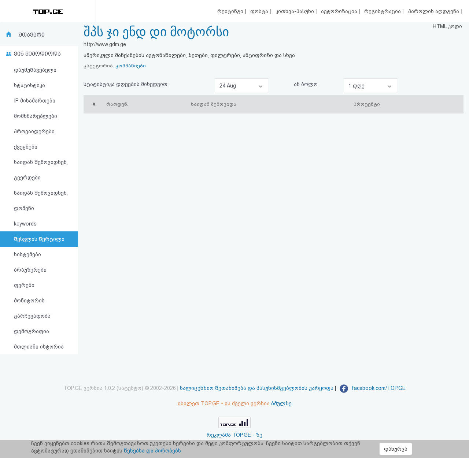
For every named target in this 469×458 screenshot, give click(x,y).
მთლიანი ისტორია (39, 347)
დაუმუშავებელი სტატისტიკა (35, 77)
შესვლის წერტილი (39, 239)
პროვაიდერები (34, 131)
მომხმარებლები (35, 116)
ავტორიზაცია (340, 11)
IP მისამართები (34, 101)
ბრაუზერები (30, 270)
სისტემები (27, 254)
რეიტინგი (231, 11)
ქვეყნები (25, 147)
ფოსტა (260, 11)
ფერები (24, 285)
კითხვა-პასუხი (295, 11)
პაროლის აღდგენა (434, 11)
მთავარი (32, 34)
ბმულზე (281, 403)
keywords (25, 224)
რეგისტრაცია (383, 11)
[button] (241, 85)
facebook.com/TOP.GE (378, 388)
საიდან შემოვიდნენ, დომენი (41, 200)
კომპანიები (130, 65)
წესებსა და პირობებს (152, 451)
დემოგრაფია (31, 331)
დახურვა (395, 449)
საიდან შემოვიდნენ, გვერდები (41, 169)
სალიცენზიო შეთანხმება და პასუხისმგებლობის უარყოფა (256, 388)
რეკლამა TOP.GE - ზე (234, 435)
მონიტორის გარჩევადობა (32, 308)
